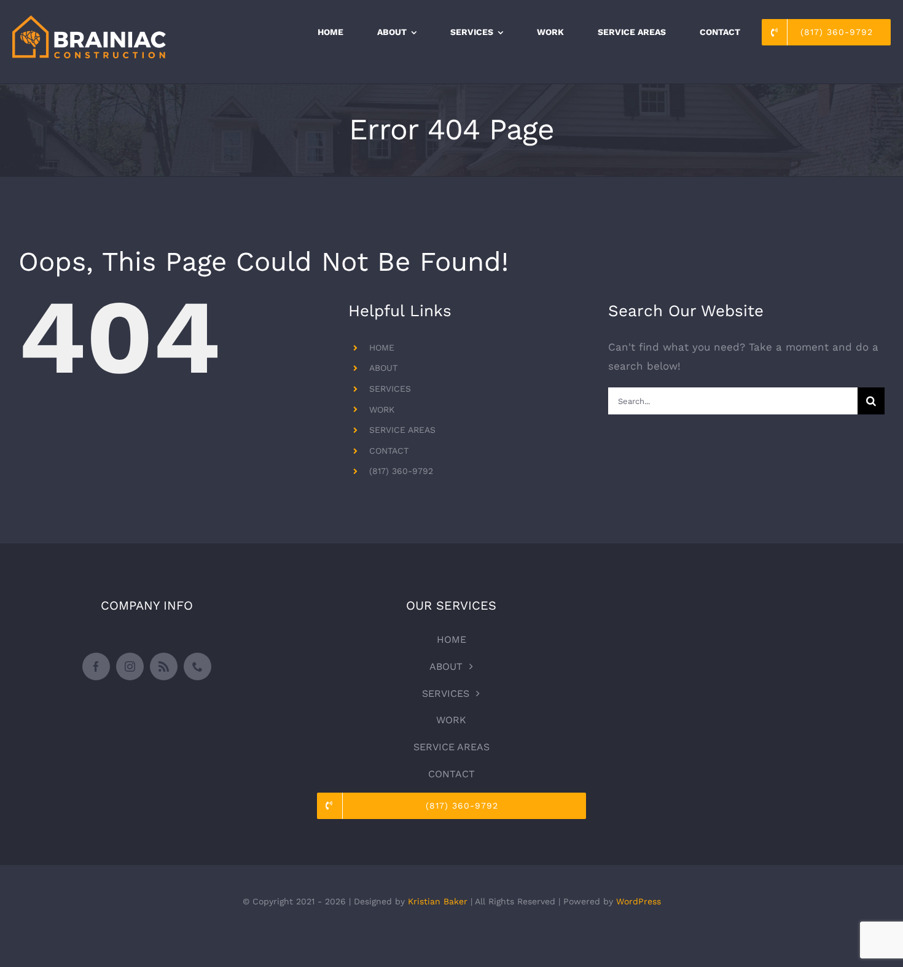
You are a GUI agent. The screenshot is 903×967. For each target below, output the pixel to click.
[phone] (197, 666)
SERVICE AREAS (402, 430)
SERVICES (390, 389)
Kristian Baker (437, 901)
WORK (381, 409)
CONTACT (388, 451)
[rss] (164, 666)
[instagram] (130, 666)
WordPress (638, 901)
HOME (381, 347)
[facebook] (96, 666)
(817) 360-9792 (401, 471)
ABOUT (383, 368)
